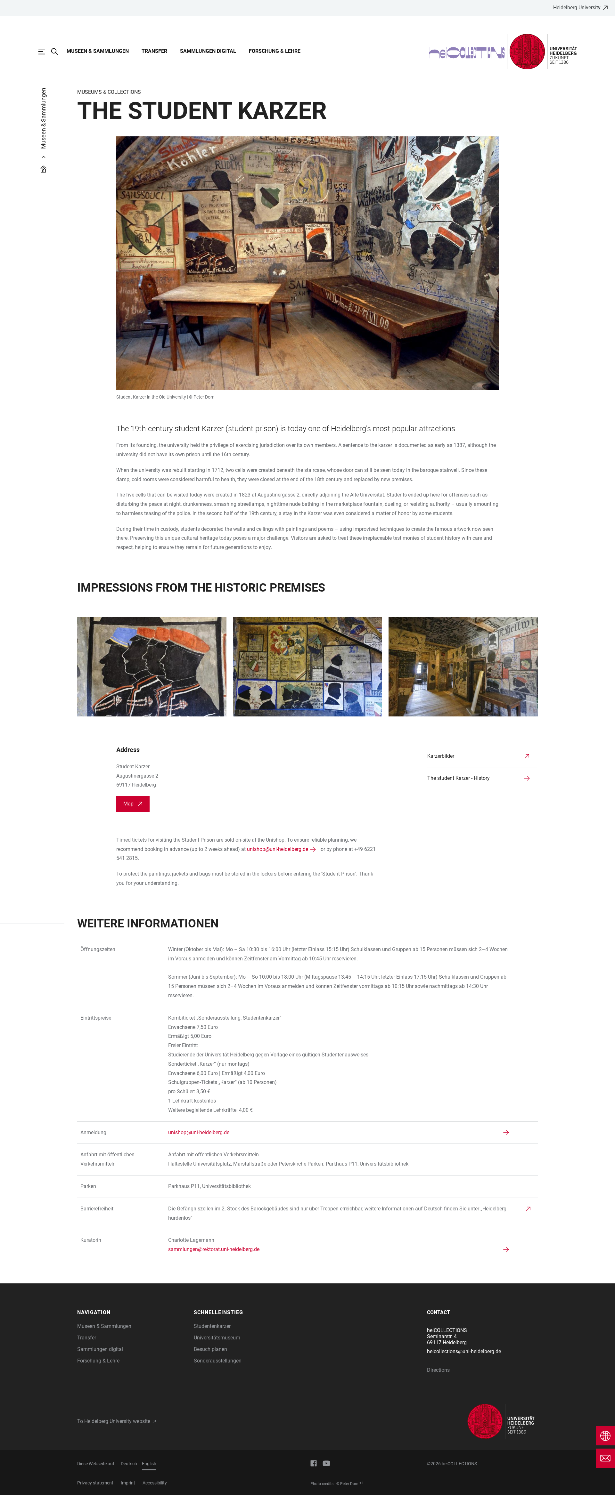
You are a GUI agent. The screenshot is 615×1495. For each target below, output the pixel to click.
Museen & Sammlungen (98, 51)
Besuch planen (210, 1349)
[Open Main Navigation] (44, 51)
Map (128, 804)
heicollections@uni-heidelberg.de (464, 1351)
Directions (438, 1370)
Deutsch (129, 1463)
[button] (132, 1312)
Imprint (128, 1482)
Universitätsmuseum (217, 1338)
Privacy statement (95, 1482)
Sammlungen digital (208, 51)
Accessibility (155, 1482)
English (149, 1463)
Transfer (154, 51)
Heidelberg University (577, 7)
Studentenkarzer (212, 1326)
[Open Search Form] (57, 51)
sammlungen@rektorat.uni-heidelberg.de (213, 1249)
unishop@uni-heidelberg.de (277, 849)
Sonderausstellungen (218, 1361)
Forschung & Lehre (274, 51)
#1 (361, 1482)
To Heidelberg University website (113, 1421)
